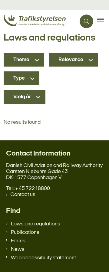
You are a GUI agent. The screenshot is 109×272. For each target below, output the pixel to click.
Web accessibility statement (43, 258)
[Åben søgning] (86, 21)
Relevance (70, 59)
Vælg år (22, 97)
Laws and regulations (35, 224)
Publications (25, 232)
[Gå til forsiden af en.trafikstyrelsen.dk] (38, 21)
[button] (103, 21)
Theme (21, 59)
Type (19, 78)
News (18, 249)
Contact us (22, 194)
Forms (18, 241)
